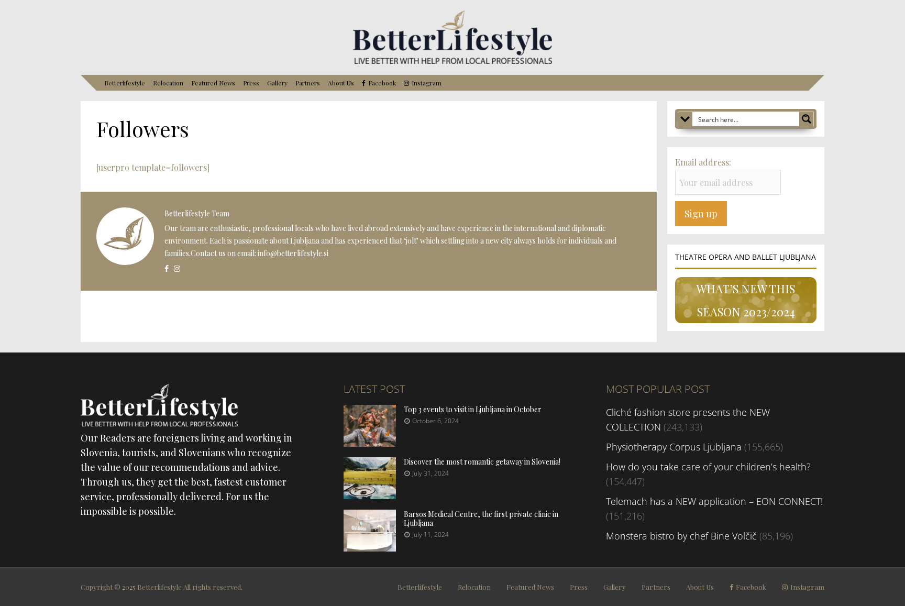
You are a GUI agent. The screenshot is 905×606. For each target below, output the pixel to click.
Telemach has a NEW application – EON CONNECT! (714, 501)
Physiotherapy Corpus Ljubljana (674, 446)
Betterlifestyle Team (196, 213)
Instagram (427, 83)
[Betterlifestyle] (452, 62)
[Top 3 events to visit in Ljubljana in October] (370, 443)
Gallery (277, 83)
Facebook (382, 83)
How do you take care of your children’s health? (708, 466)
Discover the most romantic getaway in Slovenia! (482, 462)
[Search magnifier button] (806, 119)
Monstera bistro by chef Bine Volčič (681, 536)
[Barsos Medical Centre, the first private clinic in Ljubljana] (370, 548)
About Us (341, 83)
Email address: (703, 162)
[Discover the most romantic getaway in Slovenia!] (370, 495)
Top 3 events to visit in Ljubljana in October (473, 409)
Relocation (168, 83)
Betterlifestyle (124, 83)
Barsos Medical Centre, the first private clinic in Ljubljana (481, 518)
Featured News (213, 83)
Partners (307, 83)
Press (251, 83)
